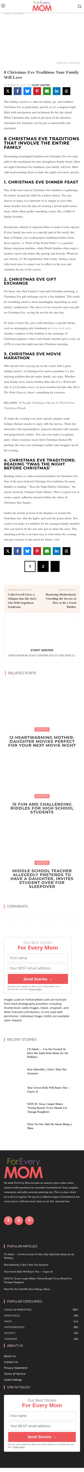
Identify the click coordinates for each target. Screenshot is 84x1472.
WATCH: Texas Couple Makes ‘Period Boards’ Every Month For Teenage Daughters (47, 1108)
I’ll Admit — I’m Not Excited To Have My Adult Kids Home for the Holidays (47, 1053)
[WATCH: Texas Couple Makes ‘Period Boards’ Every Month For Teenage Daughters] (14, 1109)
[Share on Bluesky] (27, 91)
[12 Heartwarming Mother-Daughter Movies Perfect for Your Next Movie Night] (42, 705)
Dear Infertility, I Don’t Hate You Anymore (26, 1264)
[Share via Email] (47, 91)
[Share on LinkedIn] (57, 91)
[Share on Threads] (66, 91)
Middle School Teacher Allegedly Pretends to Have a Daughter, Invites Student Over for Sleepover (42, 878)
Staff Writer (41, 85)
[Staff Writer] (42, 633)
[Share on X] (8, 91)
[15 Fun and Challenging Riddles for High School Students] (42, 771)
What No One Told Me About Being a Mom (27, 1289)
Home (7, 13)
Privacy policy (35, 989)
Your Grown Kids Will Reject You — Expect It (28, 1271)
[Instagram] (18, 1220)
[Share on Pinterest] (37, 91)
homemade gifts (61, 328)
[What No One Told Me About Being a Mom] (14, 1127)
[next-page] (44, 895)
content (18, 13)
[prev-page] (38, 895)
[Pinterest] (29, 1220)
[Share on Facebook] (17, 91)
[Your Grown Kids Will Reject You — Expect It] (14, 1091)
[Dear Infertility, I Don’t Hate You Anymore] (14, 1072)
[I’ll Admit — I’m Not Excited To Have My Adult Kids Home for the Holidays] (14, 1054)
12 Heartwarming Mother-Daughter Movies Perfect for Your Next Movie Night (42, 741)
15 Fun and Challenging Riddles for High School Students (42, 808)
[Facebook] (8, 1220)
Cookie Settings (13, 1379)
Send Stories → (37, 979)
